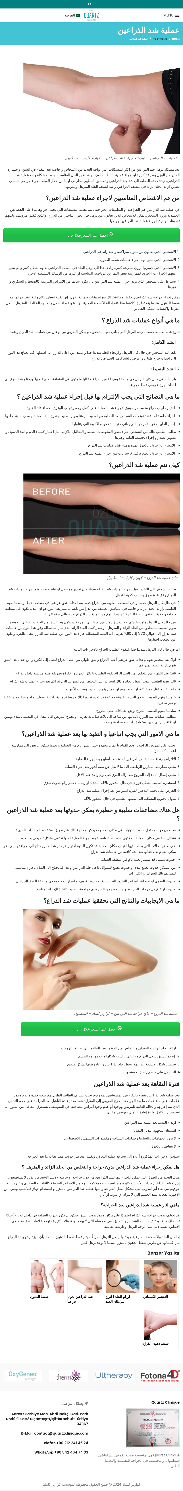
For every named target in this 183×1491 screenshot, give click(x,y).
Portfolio (160, 39)
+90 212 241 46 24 (72, 1442)
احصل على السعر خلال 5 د (88, 235)
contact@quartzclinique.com (60, 1433)
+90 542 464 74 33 (71, 1452)
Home (176, 39)
